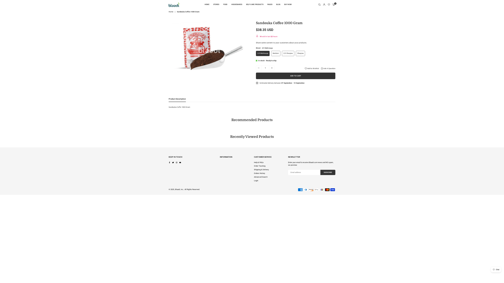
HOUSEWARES (236, 4)
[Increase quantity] (271, 68)
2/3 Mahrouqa (262, 53)
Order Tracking (260, 166)
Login (256, 181)
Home (207, 4)
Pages (269, 4)
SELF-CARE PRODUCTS (254, 4)
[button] (246, 48)
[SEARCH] (319, 4)
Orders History (259, 173)
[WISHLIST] (329, 4)
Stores (216, 4)
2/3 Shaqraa (288, 53)
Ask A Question (329, 68)
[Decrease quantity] (258, 68)
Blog (278, 4)
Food (225, 4)
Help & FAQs (259, 162)
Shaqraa (300, 53)
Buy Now (288, 4)
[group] (209, 48)
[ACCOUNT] (324, 4)
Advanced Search (260, 177)
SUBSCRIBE (328, 172)
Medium (276, 53)
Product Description (177, 99)
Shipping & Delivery (261, 170)
